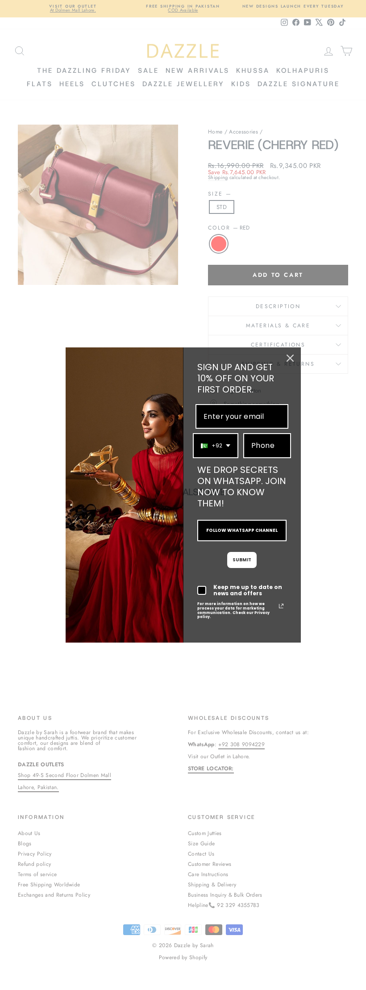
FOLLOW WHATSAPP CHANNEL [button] (242, 530)
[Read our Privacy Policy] (281, 606)
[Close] (290, 358)
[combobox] (215, 445)
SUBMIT (242, 559)
